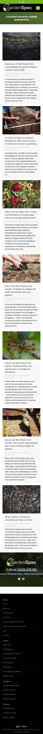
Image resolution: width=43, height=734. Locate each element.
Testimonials (7, 613)
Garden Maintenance (11, 73)
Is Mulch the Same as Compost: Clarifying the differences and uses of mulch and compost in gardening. (21, 141)
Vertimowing (7, 649)
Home (5, 604)
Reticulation (7, 667)
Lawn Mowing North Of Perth (13, 622)
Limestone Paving (9, 713)
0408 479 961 (27, 569)
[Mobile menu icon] (38, 8)
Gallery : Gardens (9, 699)
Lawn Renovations (9, 658)
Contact (6, 635)
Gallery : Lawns (8, 676)
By (25, 73)
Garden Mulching (9, 694)
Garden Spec (18, 729)
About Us (6, 608)
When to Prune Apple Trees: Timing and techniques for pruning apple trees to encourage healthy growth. (20, 215)
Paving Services (8, 708)
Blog (4, 631)
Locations (6, 617)
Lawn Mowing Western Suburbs (14, 626)
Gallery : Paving (8, 717)
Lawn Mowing (8, 663)
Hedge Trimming (9, 690)
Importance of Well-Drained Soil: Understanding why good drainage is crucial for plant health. (21, 67)
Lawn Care (7, 645)
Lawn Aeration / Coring (11, 654)
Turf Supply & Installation (12, 671)
